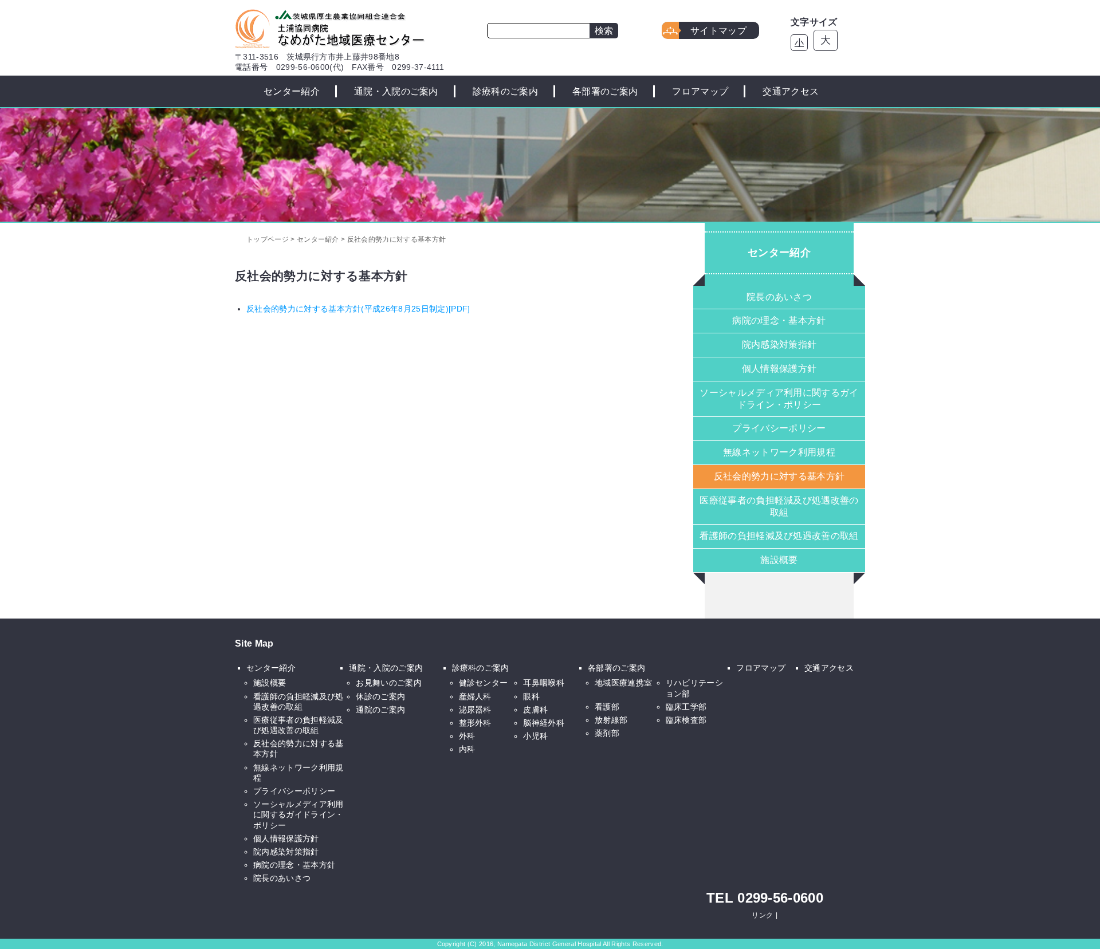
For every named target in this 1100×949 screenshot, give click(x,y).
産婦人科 (475, 696)
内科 (467, 749)
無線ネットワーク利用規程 (779, 452)
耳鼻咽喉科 (543, 682)
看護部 (607, 706)
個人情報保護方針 (779, 368)
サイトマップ (718, 31)
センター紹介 (292, 91)
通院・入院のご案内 (396, 91)
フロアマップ (700, 91)
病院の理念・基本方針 (779, 320)
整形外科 (475, 722)
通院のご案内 (380, 709)
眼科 (531, 696)
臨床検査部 (686, 719)
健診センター (483, 682)
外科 (467, 736)
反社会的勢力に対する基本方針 (779, 476)
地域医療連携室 (623, 682)
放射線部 (611, 719)
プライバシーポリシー (779, 428)
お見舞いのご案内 (389, 682)
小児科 (535, 736)
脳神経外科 (543, 722)
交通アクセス (791, 91)
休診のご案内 (380, 696)
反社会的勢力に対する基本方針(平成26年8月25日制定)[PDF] (358, 308)
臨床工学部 (686, 706)
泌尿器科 (475, 709)
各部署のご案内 (605, 91)
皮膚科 (535, 709)
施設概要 (779, 560)
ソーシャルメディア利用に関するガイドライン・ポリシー (779, 398)
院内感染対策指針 (779, 344)
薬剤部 (607, 733)
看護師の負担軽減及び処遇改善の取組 (779, 536)
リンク (762, 915)
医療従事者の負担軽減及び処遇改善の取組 (779, 506)
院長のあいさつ (779, 297)
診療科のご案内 (505, 91)
